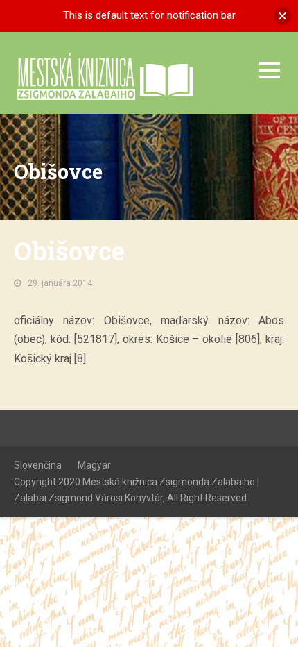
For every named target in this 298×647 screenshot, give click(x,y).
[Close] (282, 15)
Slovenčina (38, 465)
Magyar (94, 465)
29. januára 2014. (61, 283)
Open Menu (269, 69)
